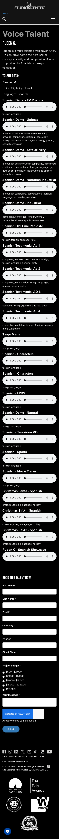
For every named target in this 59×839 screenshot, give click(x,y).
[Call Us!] (42, 751)
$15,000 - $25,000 (16, 684)
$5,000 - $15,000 (15, 680)
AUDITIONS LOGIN (35, 756)
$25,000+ (11, 689)
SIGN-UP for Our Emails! (13, 756)
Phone (6, 639)
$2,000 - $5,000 (15, 676)
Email (6, 612)
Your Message (11, 695)
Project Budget (11, 665)
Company (8, 625)
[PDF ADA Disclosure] (48, 766)
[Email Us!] (49, 751)
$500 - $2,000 (14, 671)
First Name (9, 585)
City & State (9, 652)
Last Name (9, 599)
